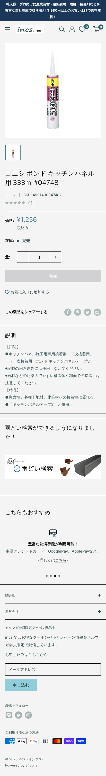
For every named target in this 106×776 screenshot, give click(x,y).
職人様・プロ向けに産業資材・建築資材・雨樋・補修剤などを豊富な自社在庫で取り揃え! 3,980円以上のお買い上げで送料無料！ (53, 10)
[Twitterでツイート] (87, 312)
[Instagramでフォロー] (28, 715)
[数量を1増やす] (55, 257)
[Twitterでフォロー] (18, 715)
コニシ (10, 195)
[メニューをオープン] (7, 29)
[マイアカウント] (72, 29)
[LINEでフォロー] (8, 715)
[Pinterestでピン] (77, 312)
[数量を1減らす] (22, 257)
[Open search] (62, 29)
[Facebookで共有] (68, 312)
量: (7, 257)
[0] (96, 29)
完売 (53, 276)
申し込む (21, 685)
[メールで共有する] (97, 312)
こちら (61, 560)
